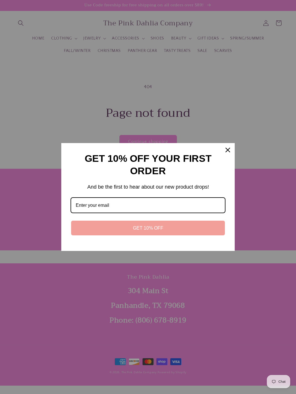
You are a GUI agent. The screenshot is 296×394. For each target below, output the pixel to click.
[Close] (228, 150)
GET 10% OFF (148, 228)
